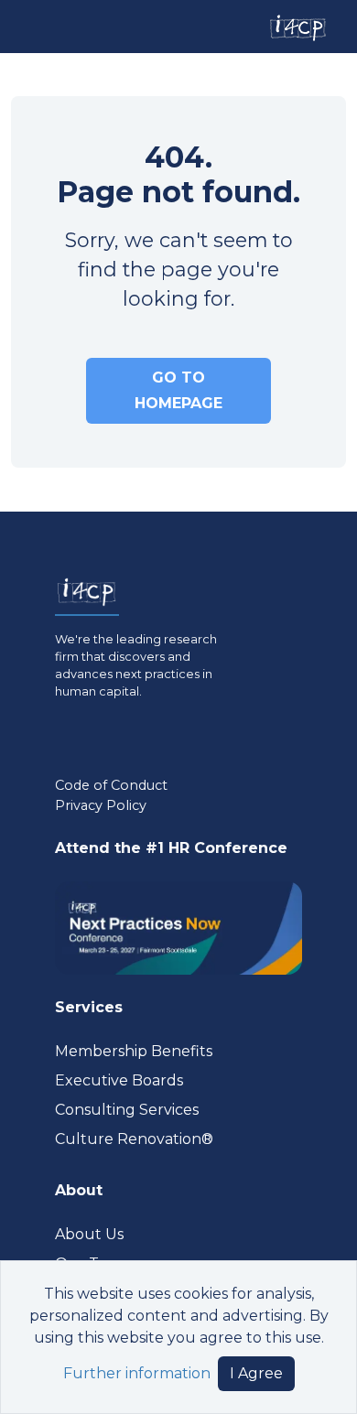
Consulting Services (127, 1109)
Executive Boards (119, 1080)
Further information (137, 1373)
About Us (89, 1234)
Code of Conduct (111, 785)
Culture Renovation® (134, 1139)
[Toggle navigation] (30, 26)
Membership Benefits (133, 1051)
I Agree (256, 1373)
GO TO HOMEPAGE (178, 390)
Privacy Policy (100, 805)
